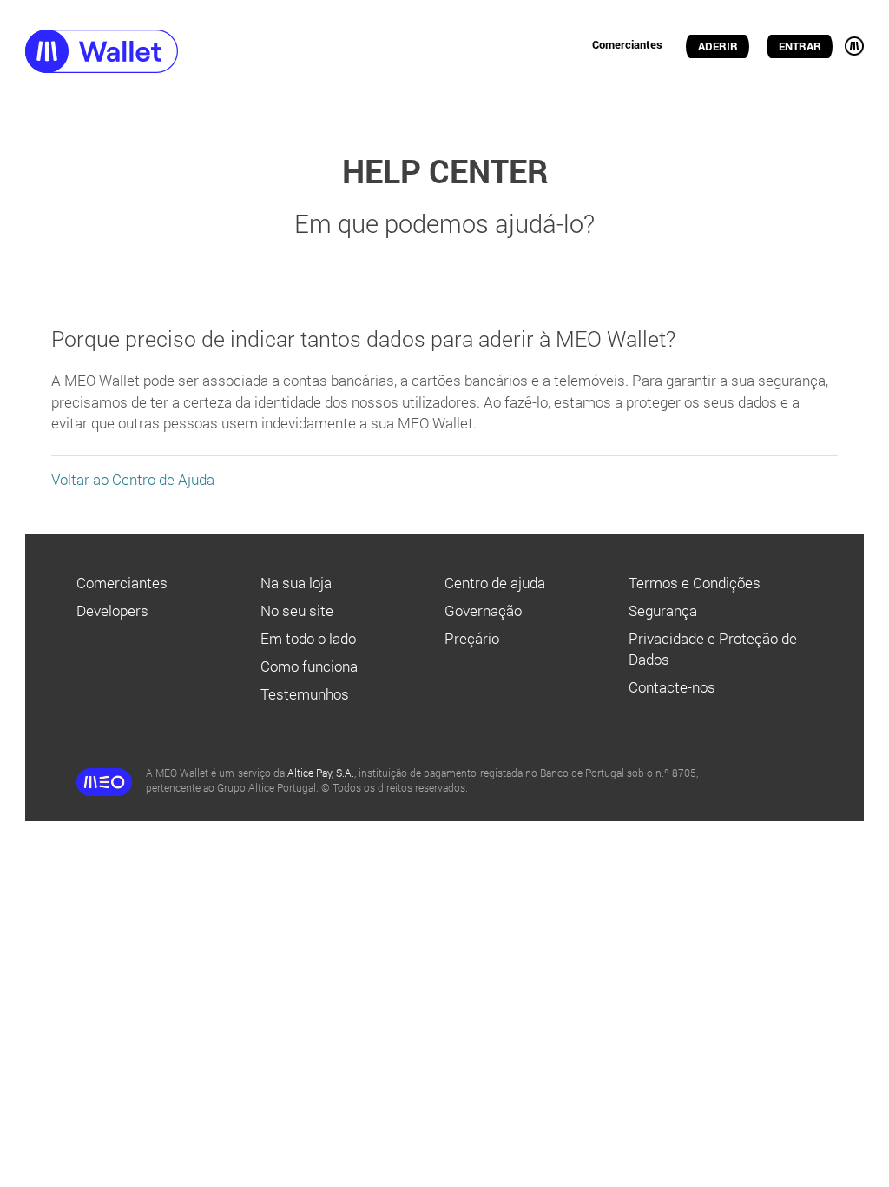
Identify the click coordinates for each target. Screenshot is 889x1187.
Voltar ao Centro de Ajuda (132, 479)
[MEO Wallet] (134, 53)
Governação (483, 610)
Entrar (800, 46)
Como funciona (309, 666)
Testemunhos (304, 694)
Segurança (663, 610)
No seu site (296, 610)
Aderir (718, 46)
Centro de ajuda (494, 583)
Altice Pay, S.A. (320, 772)
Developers (112, 610)
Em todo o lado (308, 638)
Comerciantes (627, 44)
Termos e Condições (695, 583)
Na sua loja (296, 583)
